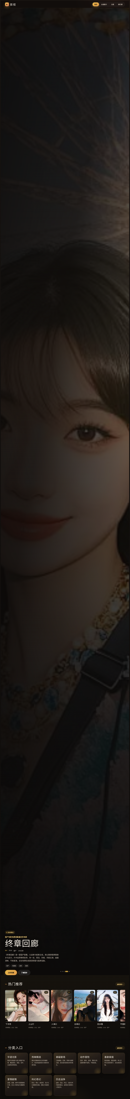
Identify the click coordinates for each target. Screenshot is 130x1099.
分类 (112, 4)
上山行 (31, 1024)
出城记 (77, 1024)
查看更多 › (120, 984)
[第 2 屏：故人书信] (63, 971)
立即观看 (11, 973)
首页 (95, 4)
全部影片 (104, 4)
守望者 (123, 1024)
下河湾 (8, 1024)
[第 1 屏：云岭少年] (61, 971)
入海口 (54, 1024)
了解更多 (24, 973)
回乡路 (100, 1024)
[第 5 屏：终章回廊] (68, 971)
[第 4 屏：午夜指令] (66, 971)
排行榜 (120, 4)
